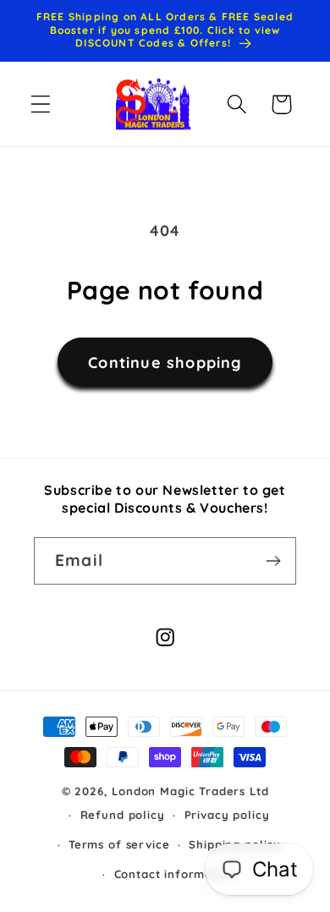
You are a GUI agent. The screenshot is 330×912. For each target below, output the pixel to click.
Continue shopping (164, 362)
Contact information (175, 874)
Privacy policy (227, 814)
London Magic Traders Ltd (190, 791)
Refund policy (122, 814)
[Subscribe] (272, 561)
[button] (41, 104)
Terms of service (119, 844)
